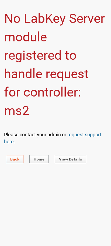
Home (39, 159)
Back (14, 159)
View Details (70, 159)
